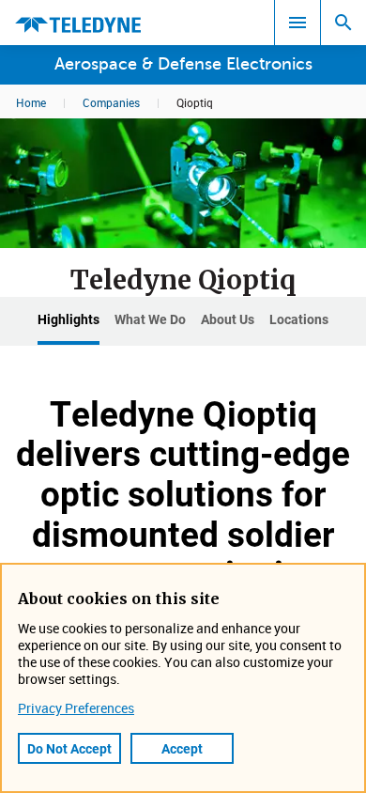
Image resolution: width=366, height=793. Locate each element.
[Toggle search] (343, 22)
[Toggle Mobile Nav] (297, 22)
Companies (111, 102)
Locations (298, 319)
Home (31, 102)
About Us (227, 319)
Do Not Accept (69, 748)
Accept (182, 748)
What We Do (150, 319)
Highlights (68, 319)
